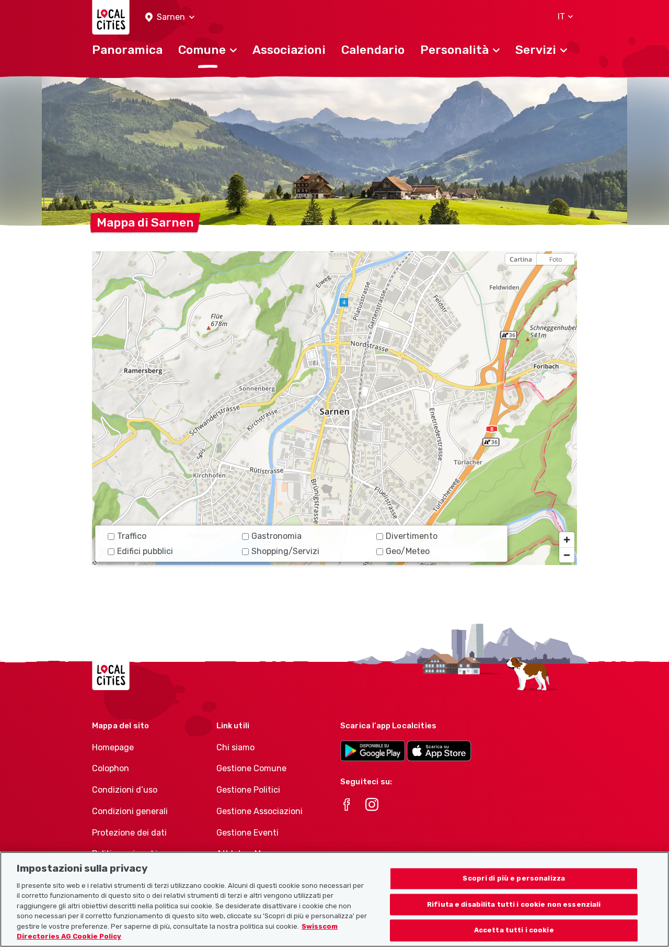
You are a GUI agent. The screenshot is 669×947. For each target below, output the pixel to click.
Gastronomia (276, 536)
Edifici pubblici (145, 551)
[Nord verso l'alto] (566, 277)
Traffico (131, 536)
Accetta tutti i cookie (514, 930)
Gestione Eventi (247, 833)
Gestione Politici (248, 790)
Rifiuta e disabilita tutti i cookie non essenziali (514, 904)
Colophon (110, 768)
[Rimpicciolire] (566, 554)
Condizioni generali (130, 811)
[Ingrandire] (566, 539)
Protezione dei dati (129, 833)
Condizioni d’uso (124, 790)
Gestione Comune (251, 768)
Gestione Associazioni (259, 811)
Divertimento (411, 536)
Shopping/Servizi (285, 551)
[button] (169, 17)
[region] (334, 408)
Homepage (113, 747)
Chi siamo (235, 747)
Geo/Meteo (408, 551)
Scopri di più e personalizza (514, 878)
